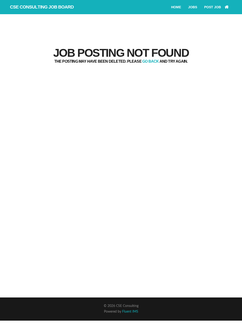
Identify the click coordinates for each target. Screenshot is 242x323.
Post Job (212, 7)
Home (176, 7)
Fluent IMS (130, 311)
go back (150, 61)
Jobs (192, 7)
